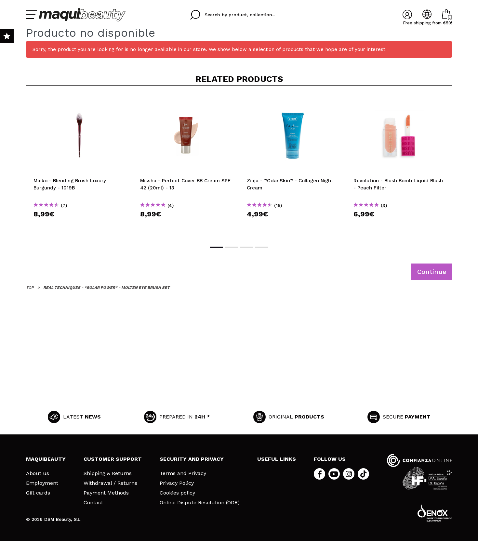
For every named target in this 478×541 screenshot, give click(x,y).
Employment (42, 483)
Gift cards (38, 493)
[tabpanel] (79, 165)
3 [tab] (246, 247)
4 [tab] (261, 247)
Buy (79, 225)
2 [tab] (231, 247)
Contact (93, 502)
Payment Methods (106, 493)
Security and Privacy (192, 459)
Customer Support (113, 459)
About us (37, 473)
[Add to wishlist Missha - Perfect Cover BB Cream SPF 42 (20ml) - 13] (186, 101)
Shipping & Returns (108, 473)
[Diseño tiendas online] (435, 513)
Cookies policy (177, 493)
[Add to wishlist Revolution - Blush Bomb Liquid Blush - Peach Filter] (399, 101)
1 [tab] (216, 247)
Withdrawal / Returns (110, 483)
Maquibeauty (46, 459)
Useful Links (276, 459)
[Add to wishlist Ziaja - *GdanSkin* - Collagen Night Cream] (293, 101)
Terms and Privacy (183, 473)
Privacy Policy (177, 483)
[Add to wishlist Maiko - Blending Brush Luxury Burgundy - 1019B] (79, 101)
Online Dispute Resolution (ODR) (200, 502)
